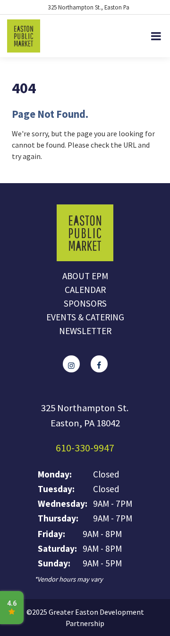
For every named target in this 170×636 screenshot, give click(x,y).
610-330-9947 (85, 447)
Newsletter (85, 330)
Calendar (85, 289)
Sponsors (85, 303)
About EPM (85, 276)
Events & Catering (85, 317)
